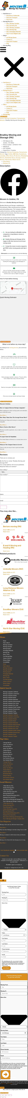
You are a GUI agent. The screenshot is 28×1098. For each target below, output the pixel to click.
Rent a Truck (6, 654)
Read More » (3, 415)
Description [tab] (6, 161)
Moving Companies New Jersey (11, 703)
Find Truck (9, 19)
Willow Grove (16, 159)
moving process (13, 347)
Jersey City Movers (8, 748)
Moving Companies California (10, 691)
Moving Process (7, 21)
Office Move (9, 156)
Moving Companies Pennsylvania (11, 709)
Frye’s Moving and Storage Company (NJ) (13, 801)
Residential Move (10, 157)
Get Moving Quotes (11, 37)
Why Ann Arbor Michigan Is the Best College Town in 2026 (13, 829)
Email (1, 500)
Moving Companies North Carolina (12, 707)
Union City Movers (8, 744)
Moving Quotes (7, 648)
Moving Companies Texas (9, 711)
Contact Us (9, 39)
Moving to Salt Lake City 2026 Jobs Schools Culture (11, 824)
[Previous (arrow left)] (1, 1097)
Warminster (8, 159)
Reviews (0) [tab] (6, 163)
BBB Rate (15, 154)
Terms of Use (3, 1083)
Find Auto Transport (11, 17)
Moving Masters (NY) (8, 793)
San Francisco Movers (8, 758)
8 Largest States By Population (8, 436)
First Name (5, 938)
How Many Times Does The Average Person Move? (13, 417)
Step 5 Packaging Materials (13, 31)
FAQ (7, 43)
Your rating (4, 469)
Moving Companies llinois (9, 697)
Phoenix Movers (7, 756)
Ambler (10, 154)
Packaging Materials (8, 650)
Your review (4, 474)
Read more (6, 531)
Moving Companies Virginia (10, 713)
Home (2, 118)
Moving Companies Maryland (10, 699)
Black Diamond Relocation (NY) (11, 795)
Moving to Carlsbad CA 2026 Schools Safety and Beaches (12, 834)
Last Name (5, 943)
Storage (18, 157)
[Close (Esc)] (10, 1095)
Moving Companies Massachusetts (11, 701)
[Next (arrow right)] (4, 1097)
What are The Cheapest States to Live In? (11, 444)
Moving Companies (10, 118)
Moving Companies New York (10, 705)
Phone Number (6, 949)
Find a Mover (6, 642)
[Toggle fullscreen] (4, 1095)
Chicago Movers (7, 742)
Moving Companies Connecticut (11, 693)
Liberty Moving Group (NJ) (10, 791)
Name (1, 494)
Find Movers (6, 13)
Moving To (4, 897)
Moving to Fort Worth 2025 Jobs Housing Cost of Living (12, 840)
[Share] (7, 1095)
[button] (14, 64)
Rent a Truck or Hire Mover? (8, 427)
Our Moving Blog (7, 656)
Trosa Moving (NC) (8, 789)
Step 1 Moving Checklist (12, 23)
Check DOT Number (11, 41)
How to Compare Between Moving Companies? (12, 407)
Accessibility (6, 662)
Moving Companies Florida (10, 695)
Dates (3, 932)
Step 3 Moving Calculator (13, 27)
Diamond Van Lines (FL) (9, 797)
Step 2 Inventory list (11, 25)
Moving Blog (6, 45)
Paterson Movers (7, 752)
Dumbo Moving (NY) (8, 787)
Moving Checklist (7, 646)
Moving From (5, 892)
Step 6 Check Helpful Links (13, 33)
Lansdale (2, 156)
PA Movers (17, 156)
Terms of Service (7, 658)
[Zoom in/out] (1, 1095)
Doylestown (22, 154)
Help (4, 35)
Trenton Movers (7, 750)
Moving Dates (4, 1030)
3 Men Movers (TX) (8, 785)
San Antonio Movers (8, 760)
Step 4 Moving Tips (11, 29)
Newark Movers (7, 746)
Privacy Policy (6, 660)
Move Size (4, 903)
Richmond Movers (7, 754)
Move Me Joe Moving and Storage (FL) (13, 799)
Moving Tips (6, 652)
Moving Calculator (7, 644)
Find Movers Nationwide (12, 15)
